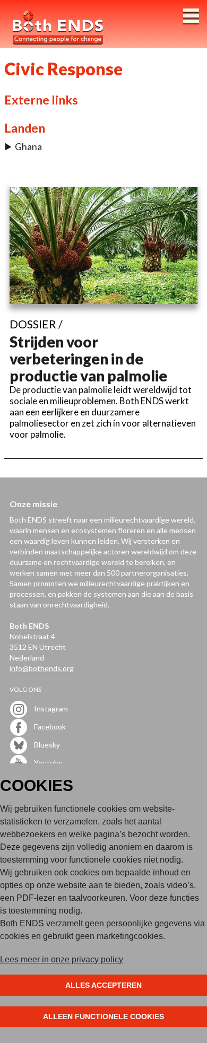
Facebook (49, 726)
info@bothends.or (40, 668)
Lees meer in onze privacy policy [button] (61, 959)
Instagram (50, 708)
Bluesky (46, 744)
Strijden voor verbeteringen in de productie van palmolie (88, 359)
